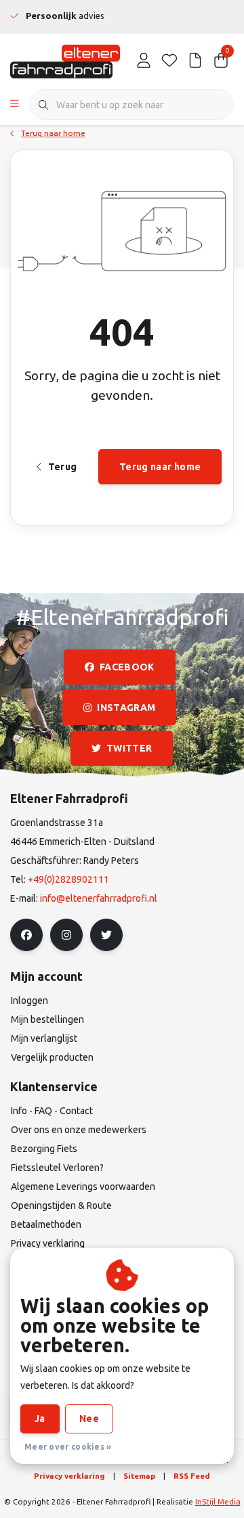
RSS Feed (192, 1475)
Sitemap (139, 1475)
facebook (127, 667)
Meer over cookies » (68, 1446)
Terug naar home (160, 466)
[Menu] (14, 104)
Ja (40, 1418)
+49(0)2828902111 (68, 879)
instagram (126, 707)
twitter (129, 748)
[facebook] (26, 935)
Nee (89, 1418)
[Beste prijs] (195, 61)
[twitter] (106, 935)
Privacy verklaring (69, 1475)
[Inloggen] (144, 61)
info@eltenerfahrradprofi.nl (98, 898)
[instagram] (66, 935)
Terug (62, 466)
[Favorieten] (169, 61)
